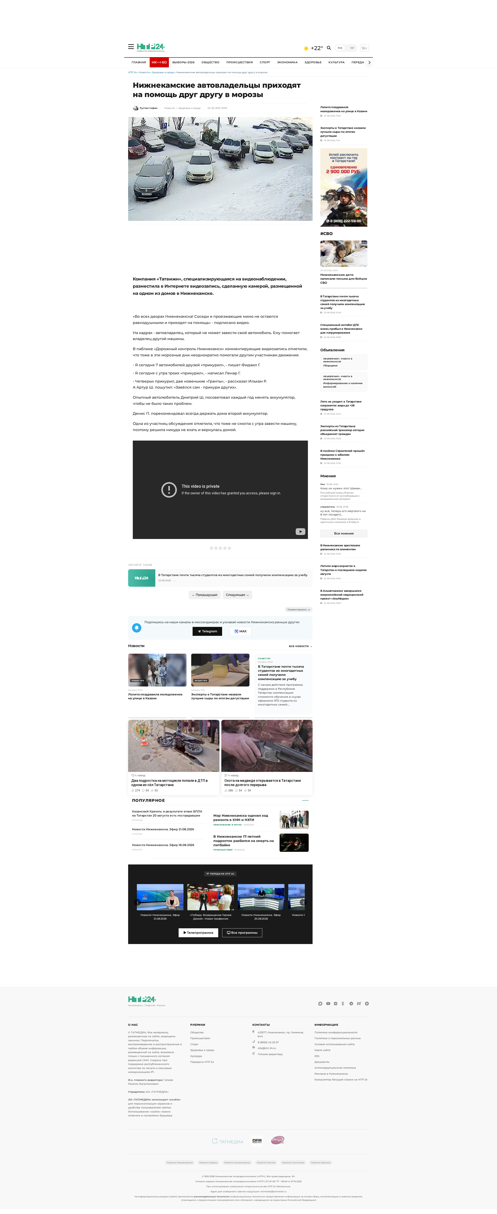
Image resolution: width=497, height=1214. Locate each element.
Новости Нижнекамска (180, 1162)
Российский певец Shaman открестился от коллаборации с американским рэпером (340, 495)
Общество (210, 62)
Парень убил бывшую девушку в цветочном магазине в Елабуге (340, 520)
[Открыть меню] (131, 46)
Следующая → (237, 595)
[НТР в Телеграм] (351, 1004)
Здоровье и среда (163, 72)
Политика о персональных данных (338, 1038)
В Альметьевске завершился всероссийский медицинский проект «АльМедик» (341, 594)
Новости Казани (208, 1162)
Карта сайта (322, 1050)
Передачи (360, 62)
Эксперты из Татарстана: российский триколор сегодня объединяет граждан (342, 430)
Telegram (209, 631)
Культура (336, 62)
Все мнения (344, 533)
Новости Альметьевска (237, 1162)
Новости (144, 72)
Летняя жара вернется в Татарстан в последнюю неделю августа (343, 569)
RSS (317, 1056)
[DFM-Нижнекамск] (257, 1141)
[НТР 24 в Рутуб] (359, 1004)
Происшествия (239, 62)
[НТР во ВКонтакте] (336, 1004)
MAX (243, 631)
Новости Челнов (266, 1162)
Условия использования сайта (335, 1044)
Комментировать (297, 609)
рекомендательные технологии (211, 1196)
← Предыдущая (204, 595)
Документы (322, 1061)
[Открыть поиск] (329, 48)
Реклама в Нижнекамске (331, 1073)
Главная (139, 62)
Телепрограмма (199, 933)
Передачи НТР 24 (202, 1061)
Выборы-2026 (183, 62)
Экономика (287, 62)
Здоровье (313, 62)
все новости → (301, 646)
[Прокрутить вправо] (369, 62)
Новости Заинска (320, 1162)
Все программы (243, 933)
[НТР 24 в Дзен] (367, 1004)
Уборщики (330, 365)
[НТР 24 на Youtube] (328, 1004)
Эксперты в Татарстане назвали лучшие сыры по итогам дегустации (343, 131)
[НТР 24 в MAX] (320, 1004)
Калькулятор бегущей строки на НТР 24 (341, 1079)
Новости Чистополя (293, 1162)
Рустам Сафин (148, 108)
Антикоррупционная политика (335, 1067)
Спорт (265, 62)
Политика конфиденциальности (336, 1032)
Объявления (331, 359)
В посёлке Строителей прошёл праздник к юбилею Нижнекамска (342, 454)
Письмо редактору (270, 1054)
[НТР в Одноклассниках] (344, 1004)
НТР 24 (132, 72)
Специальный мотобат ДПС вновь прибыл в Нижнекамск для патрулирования (341, 328)
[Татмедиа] (227, 1142)
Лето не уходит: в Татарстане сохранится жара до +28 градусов (341, 405)
